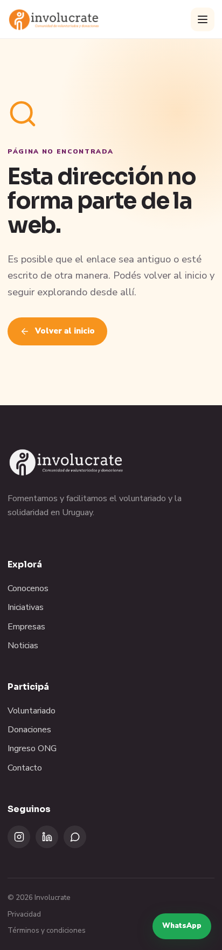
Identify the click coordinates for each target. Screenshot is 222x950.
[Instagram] (19, 837)
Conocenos (28, 588)
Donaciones (29, 730)
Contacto (25, 768)
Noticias (23, 645)
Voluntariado (32, 711)
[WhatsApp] (75, 837)
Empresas (26, 627)
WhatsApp (182, 926)
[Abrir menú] (202, 19)
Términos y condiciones (47, 930)
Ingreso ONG (32, 748)
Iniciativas (26, 607)
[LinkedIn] (47, 837)
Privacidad (24, 914)
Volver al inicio (65, 330)
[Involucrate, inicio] (54, 19)
